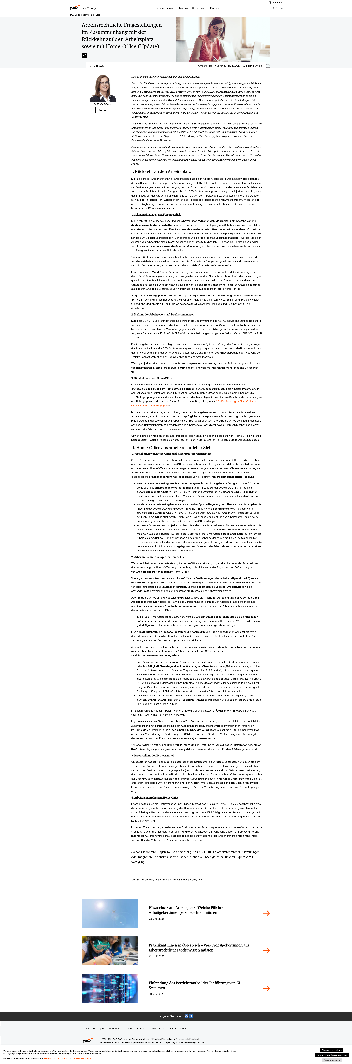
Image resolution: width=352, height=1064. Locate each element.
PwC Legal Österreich (81, 15)
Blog (98, 15)
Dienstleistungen (164, 8)
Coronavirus (223, 65)
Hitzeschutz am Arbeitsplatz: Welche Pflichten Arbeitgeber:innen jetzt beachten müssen (187, 910)
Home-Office (254, 65)
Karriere (214, 8)
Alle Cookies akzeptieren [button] (332, 1050)
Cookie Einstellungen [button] (331, 1060)
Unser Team (199, 8)
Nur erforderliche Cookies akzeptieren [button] (332, 1055)
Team (128, 1028)
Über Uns (183, 8)
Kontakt (103, 110)
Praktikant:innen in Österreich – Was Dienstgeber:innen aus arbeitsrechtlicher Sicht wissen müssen (199, 947)
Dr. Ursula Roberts (102, 104)
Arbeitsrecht (206, 65)
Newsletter (158, 1028)
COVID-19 (238, 65)
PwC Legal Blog (178, 1028)
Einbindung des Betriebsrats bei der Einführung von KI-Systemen (195, 985)
